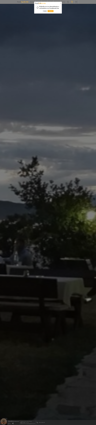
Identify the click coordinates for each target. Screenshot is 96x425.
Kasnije (45, 11)
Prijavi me (51, 11)
